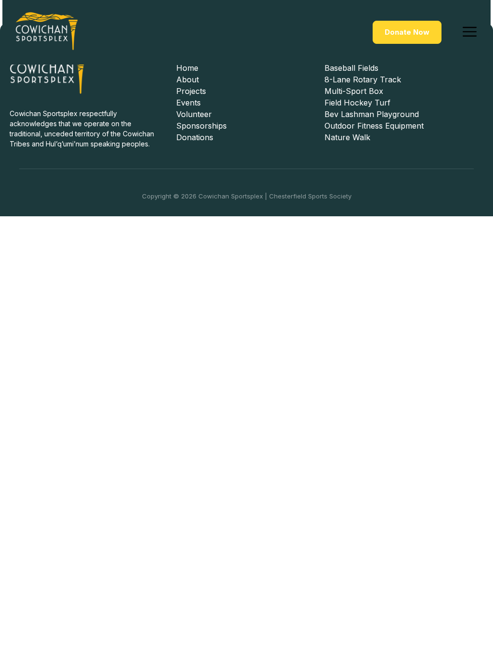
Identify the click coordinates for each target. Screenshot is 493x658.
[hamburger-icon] (469, 32)
